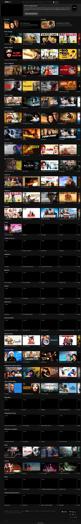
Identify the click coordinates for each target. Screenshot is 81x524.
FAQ (5, 512)
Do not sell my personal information (14, 512)
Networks (56, 1)
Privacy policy (36, 511)
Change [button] (75, 517)
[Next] (76, 37)
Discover (33, 1)
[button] (31, 13)
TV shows (49, 1)
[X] (76, 514)
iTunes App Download (64, 512)
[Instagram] (70, 514)
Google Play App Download (73, 512)
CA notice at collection (45, 511)
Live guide (26, 1)
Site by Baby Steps (73, 520)
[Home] (8, 1)
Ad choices (53, 511)
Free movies (41, 1)
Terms (31, 511)
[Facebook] (73, 514)
